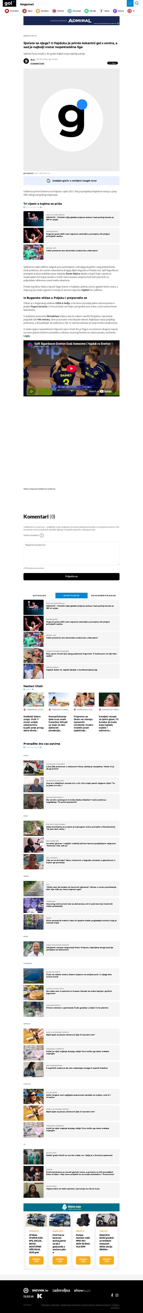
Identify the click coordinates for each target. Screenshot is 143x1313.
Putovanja (77, 11)
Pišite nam (45, 1305)
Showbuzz (82, 1291)
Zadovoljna (61, 1291)
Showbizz (44, 11)
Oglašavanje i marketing (71, 1305)
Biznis (107, 11)
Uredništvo (55, 1305)
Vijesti (30, 11)
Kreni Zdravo (39, 1296)
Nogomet (27, 4)
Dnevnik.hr (14, 11)
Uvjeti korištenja (88, 1305)
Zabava (121, 11)
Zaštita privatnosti (103, 1305)
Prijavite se (71, 576)
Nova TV (25, 1291)
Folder (28, 1296)
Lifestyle (60, 11)
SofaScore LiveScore (46, 489)
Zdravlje (93, 11)
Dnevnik (40, 1291)
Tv (134, 11)
